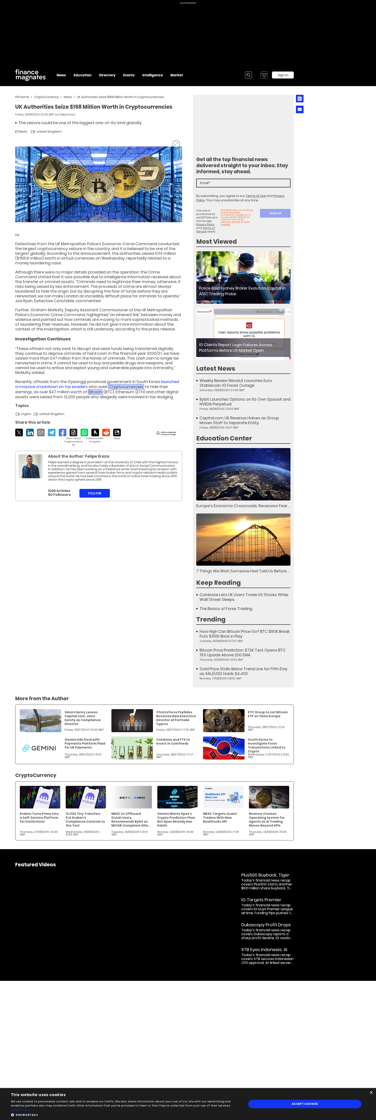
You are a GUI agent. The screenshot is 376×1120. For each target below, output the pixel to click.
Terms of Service (205, 229)
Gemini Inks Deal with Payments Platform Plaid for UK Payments (85, 743)
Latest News (215, 368)
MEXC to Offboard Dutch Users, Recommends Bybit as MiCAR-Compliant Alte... (131, 820)
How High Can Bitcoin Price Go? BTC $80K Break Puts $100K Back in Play (245, 634)
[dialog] (188, 1104)
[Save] (117, 434)
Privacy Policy (205, 224)
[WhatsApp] (84, 432)
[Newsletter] (300, 98)
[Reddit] (106, 432)
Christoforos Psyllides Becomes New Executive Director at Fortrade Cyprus (176, 718)
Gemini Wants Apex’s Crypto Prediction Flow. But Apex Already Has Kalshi (176, 820)
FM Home (22, 97)
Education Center (224, 438)
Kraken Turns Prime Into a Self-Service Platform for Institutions (39, 818)
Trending (211, 619)
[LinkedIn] (30, 432)
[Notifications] (264, 75)
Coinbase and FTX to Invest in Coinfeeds (173, 741)
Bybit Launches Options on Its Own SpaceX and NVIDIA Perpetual (245, 402)
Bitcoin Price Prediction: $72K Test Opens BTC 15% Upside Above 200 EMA (243, 652)
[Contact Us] (300, 109)
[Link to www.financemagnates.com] (243, 277)
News (68, 97)
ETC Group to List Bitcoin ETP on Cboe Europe (268, 714)
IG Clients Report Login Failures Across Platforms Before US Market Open (235, 347)
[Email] (41, 432)
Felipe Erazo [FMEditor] (67, 114)
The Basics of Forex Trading (226, 608)
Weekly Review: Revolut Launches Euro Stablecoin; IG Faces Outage (236, 383)
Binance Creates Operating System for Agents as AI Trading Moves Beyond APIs (267, 820)
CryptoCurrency (46, 97)
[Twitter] (19, 432)
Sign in (283, 75)
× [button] (371, 1092)
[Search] (248, 75)
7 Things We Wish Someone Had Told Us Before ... (242, 571)
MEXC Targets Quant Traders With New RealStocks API (220, 818)
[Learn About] (73, 438)
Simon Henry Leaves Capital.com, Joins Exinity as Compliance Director (83, 718)
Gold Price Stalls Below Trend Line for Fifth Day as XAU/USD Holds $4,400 (243, 671)
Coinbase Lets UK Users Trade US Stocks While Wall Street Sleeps (244, 597)
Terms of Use (255, 196)
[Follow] (95, 436)
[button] (125, 1114)
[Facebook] (62, 432)
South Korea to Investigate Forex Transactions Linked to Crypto (266, 745)
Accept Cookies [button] (305, 1104)
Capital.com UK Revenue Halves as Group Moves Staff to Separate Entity (239, 420)
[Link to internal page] (31, 466)
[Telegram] (51, 432)
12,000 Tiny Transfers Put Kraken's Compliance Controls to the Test (85, 820)
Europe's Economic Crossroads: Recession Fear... (242, 505)
